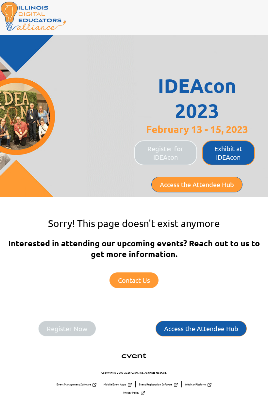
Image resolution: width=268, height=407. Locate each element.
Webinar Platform (195, 384)
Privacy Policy (131, 392)
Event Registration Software (155, 384)
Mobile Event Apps (115, 384)
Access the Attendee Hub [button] (197, 184)
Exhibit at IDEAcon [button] (228, 152)
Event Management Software (74, 384)
